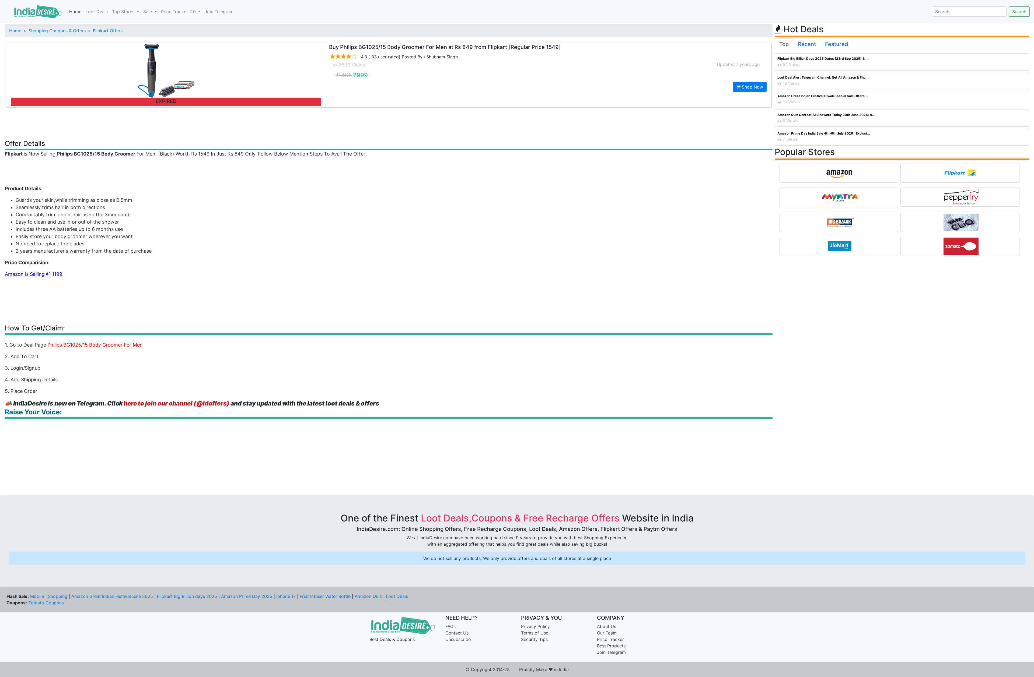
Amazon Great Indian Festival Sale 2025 (112, 596)
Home (75, 11)
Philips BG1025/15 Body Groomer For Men (95, 345)
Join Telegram (219, 11)
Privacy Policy (535, 626)
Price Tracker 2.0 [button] (179, 11)
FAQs (450, 626)
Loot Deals (97, 11)
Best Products (611, 645)
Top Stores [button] (124, 11)
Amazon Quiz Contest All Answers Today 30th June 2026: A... (826, 115)
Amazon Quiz (368, 596)
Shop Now (751, 87)
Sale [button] (148, 11)
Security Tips (534, 639)
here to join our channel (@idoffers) (176, 403)
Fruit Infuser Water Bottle (325, 596)
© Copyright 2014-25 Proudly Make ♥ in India (517, 669)
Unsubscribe (458, 639)
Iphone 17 (286, 596)
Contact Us (457, 633)
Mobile (37, 596)
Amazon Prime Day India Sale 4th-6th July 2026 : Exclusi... (823, 133)
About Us (606, 626)
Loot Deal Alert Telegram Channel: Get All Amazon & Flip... (823, 77)
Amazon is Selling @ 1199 (33, 274)
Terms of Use (534, 633)
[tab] (784, 45)
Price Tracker (610, 639)
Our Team (607, 633)
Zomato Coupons (46, 602)
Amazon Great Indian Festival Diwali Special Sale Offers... (822, 96)
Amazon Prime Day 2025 (246, 596)
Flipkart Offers (108, 30)
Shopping (57, 596)
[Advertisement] (389, 123)
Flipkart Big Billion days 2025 (187, 596)
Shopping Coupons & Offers (57, 30)
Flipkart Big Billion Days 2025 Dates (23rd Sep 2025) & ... (823, 59)
